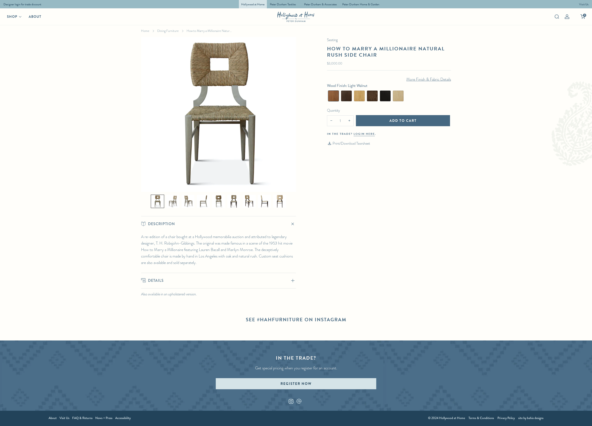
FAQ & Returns (82, 418)
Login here (364, 134)
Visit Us (64, 418)
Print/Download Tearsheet (351, 143)
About (35, 16)
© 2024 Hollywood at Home (446, 418)
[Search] (557, 16)
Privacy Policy (506, 418)
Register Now (296, 383)
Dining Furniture (168, 30)
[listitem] (21, 4)
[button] (157, 201)
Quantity (333, 110)
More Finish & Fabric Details (428, 79)
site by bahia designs (530, 418)
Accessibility (123, 418)
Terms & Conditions (481, 418)
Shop (12, 16)
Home (145, 30)
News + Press (103, 418)
